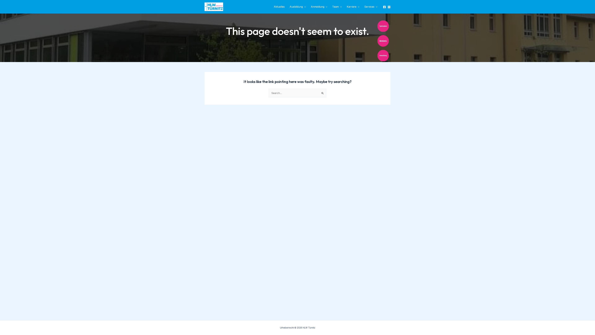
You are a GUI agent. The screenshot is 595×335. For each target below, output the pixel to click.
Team (335, 6)
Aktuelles (279, 6)
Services (369, 6)
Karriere (351, 6)
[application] (304, 6)
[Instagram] (389, 7)
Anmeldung (317, 6)
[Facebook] (384, 7)
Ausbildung (296, 6)
